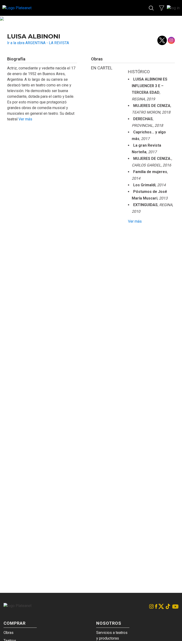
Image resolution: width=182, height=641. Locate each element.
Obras (9, 632)
